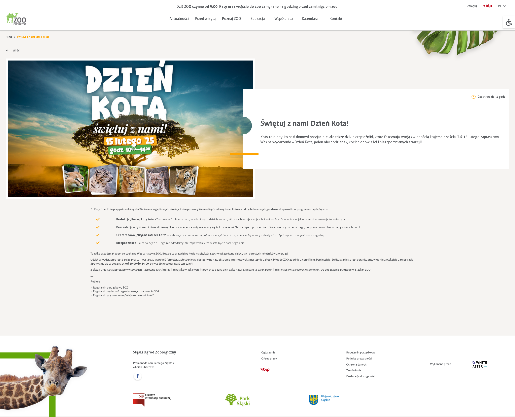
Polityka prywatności (359, 358)
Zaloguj (472, 5)
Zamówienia (353, 370)
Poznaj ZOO (231, 18)
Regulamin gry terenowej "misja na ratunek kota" (123, 295)
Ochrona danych (356, 364)
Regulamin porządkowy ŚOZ (110, 287)
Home (9, 36)
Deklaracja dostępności (360, 376)
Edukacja (257, 18)
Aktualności (179, 18)
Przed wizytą (205, 18)
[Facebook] (137, 376)
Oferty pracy (269, 358)
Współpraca (283, 18)
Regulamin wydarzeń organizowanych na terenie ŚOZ (126, 291)
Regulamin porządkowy (360, 352)
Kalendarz (310, 18)
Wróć (16, 50)
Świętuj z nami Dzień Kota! (33, 36)
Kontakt (336, 18)
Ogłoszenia (268, 352)
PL (499, 6)
